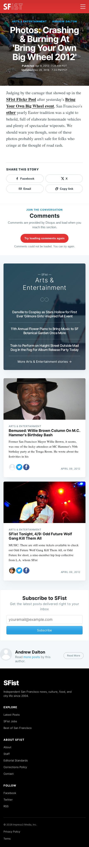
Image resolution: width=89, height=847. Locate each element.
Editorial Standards (16, 760)
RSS (6, 806)
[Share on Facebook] (26, 467)
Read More (73, 655)
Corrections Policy (15, 767)
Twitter (8, 799)
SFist (11, 683)
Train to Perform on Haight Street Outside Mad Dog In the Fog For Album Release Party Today (44, 347)
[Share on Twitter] (19, 467)
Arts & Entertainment (29, 21)
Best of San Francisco (18, 728)
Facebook (10, 793)
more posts (31, 657)
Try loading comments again (44, 238)
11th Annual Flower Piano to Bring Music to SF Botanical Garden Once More (44, 331)
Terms (7, 838)
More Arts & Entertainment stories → (45, 362)
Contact (9, 773)
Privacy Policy (12, 831)
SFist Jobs (10, 721)
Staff (7, 753)
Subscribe (44, 630)
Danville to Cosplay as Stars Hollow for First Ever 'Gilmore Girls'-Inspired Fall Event (44, 314)
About (7, 747)
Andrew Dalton (64, 21)
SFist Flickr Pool (21, 99)
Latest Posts (12, 714)
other (11, 112)
